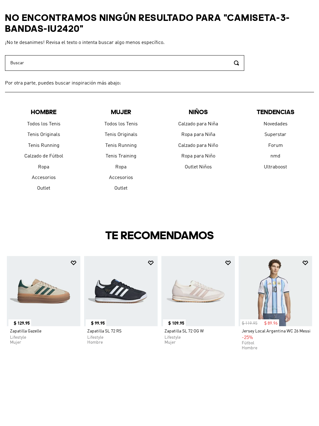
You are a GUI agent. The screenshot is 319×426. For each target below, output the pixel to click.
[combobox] (124, 63)
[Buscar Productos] (236, 63)
